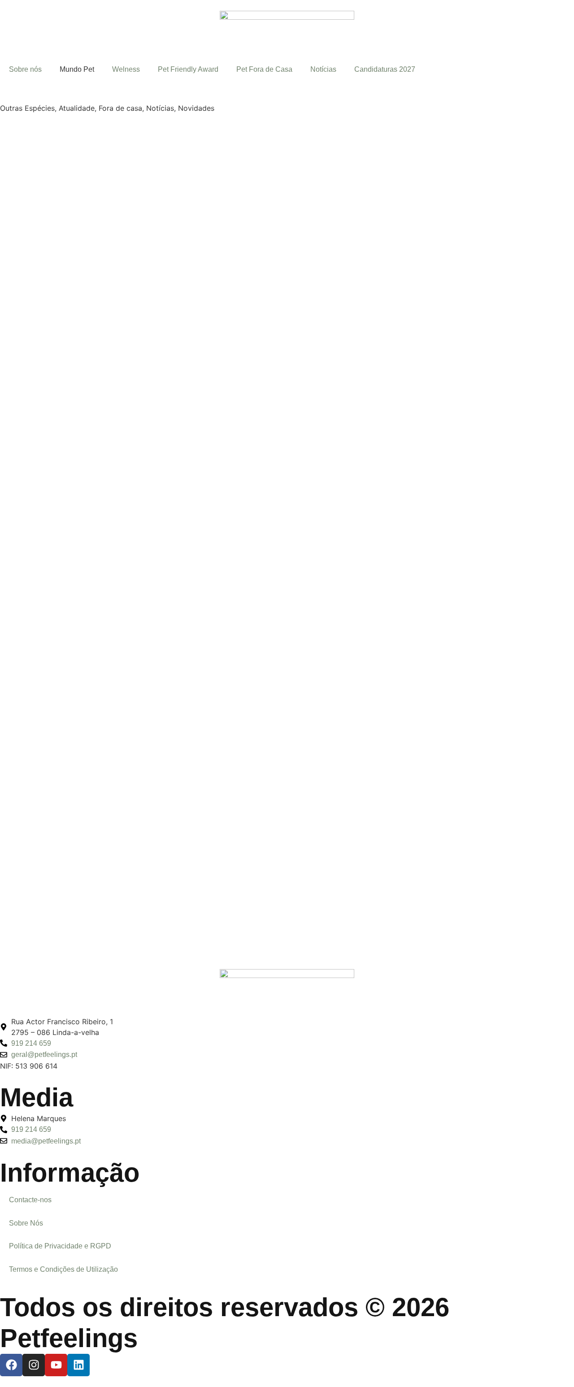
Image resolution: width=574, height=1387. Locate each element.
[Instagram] (33, 1365)
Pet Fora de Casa (264, 69)
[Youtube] (56, 1365)
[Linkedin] (78, 1365)
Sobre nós (25, 69)
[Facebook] (11, 1365)
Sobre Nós (26, 1223)
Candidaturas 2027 (384, 69)
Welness (126, 69)
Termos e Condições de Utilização (63, 1269)
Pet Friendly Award (188, 69)
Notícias (323, 69)
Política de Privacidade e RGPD (60, 1246)
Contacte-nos (30, 1200)
